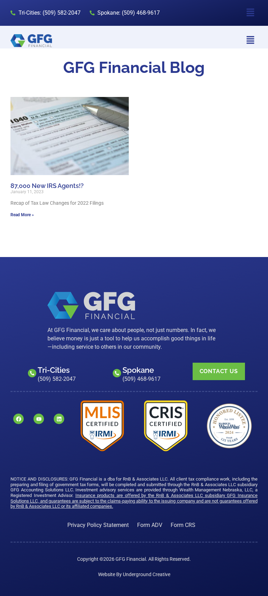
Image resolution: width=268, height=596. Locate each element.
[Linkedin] (59, 419)
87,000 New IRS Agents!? (47, 185)
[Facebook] (18, 419)
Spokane (138, 370)
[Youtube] (39, 419)
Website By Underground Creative (134, 574)
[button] (251, 13)
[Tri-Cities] (32, 373)
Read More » (22, 214)
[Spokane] (117, 373)
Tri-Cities (54, 370)
